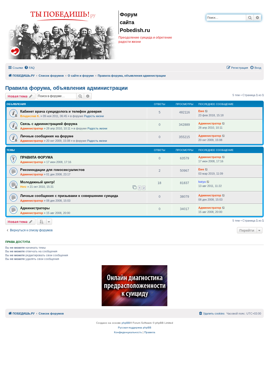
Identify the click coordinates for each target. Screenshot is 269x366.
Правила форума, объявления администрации (66, 88)
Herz (23, 186)
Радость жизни (94, 116)
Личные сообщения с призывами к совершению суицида (69, 196)
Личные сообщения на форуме (46, 136)
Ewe (201, 111)
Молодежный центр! (37, 182)
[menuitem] (29, 68)
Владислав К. (30, 116)
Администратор (31, 128)
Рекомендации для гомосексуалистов (52, 170)
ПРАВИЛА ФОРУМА (36, 157)
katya (202, 181)
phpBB (126, 322)
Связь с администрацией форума (48, 124)
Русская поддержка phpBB (134, 327)
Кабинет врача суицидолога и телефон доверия (61, 111)
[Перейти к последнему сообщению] (206, 111)
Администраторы (35, 208)
